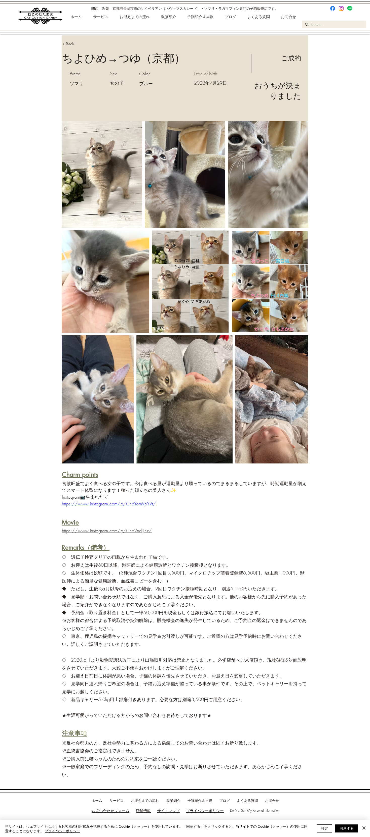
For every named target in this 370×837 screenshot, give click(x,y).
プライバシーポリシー (205, 810)
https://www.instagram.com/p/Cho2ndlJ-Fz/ (107, 531)
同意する (347, 828)
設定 (324, 828)
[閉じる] (364, 828)
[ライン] (350, 8)
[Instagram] (341, 8)
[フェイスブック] (332, 8)
